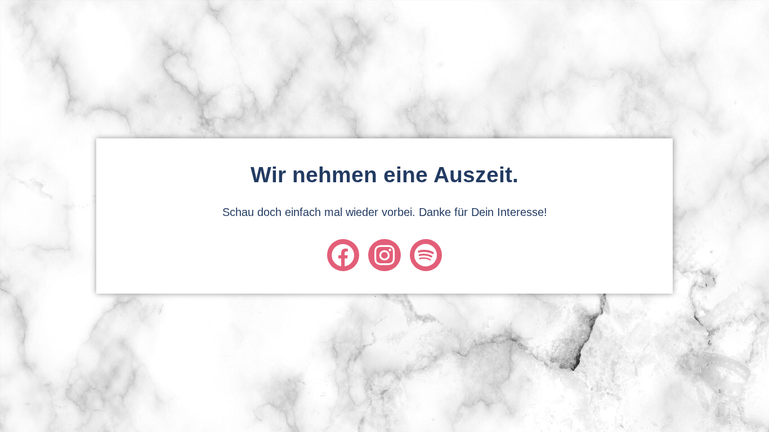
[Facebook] (343, 255)
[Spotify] (426, 255)
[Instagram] (384, 255)
